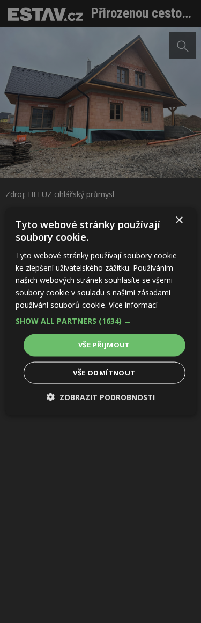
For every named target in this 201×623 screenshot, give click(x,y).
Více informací (133, 305)
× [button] (179, 220)
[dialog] (100, 311)
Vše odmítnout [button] (104, 372)
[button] (100, 321)
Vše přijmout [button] (104, 345)
